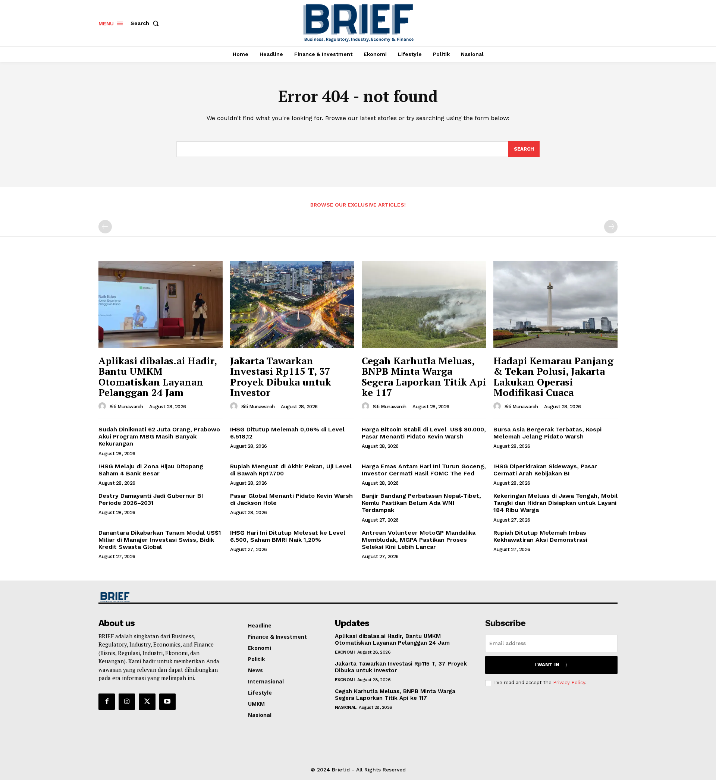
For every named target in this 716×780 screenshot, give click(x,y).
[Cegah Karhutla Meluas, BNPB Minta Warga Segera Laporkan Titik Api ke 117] (424, 304)
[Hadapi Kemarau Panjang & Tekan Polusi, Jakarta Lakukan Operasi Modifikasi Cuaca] (555, 304)
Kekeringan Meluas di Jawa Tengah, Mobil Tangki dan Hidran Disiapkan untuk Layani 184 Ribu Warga (555, 502)
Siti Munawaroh (126, 406)
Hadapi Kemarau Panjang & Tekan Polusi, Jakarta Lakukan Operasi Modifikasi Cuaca (553, 376)
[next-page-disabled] (611, 226)
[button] (146, 23)
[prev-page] (105, 226)
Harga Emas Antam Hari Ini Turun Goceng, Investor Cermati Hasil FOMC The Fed (424, 470)
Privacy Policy (569, 682)
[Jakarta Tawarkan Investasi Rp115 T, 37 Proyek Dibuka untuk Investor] (292, 304)
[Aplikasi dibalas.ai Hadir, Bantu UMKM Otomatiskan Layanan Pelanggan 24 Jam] (160, 304)
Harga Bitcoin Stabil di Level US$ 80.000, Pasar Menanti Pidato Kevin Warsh (424, 433)
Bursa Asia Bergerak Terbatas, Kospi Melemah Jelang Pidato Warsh (547, 433)
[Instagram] (127, 701)
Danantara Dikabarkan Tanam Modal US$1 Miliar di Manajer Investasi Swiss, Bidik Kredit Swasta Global (159, 539)
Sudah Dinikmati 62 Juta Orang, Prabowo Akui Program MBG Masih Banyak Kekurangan (159, 436)
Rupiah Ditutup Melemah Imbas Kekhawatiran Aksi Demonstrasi (540, 536)
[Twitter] (147, 701)
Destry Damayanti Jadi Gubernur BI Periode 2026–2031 (150, 499)
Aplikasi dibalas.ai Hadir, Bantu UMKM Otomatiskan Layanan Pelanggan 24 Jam (157, 376)
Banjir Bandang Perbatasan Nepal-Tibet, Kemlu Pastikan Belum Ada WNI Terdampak (421, 502)
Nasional (346, 707)
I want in (546, 664)
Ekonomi (345, 652)
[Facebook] (106, 701)
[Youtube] (167, 701)
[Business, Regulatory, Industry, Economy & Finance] (159, 597)
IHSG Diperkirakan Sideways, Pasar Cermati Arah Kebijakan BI (545, 470)
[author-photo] (103, 406)
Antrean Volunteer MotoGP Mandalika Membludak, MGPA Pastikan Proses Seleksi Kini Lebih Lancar (418, 539)
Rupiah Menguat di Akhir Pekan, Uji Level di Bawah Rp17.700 (291, 470)
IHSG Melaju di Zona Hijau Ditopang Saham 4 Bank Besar (150, 470)
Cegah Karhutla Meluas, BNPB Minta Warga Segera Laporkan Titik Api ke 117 (424, 376)
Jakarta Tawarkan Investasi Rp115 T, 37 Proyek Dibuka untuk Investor (280, 376)
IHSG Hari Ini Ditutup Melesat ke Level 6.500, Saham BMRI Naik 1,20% (287, 536)
